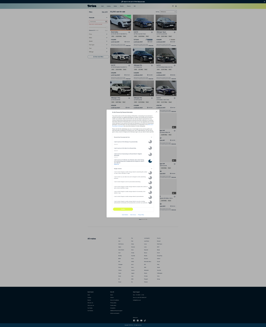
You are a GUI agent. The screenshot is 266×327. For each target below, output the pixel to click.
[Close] (157, 112)
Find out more (141, 1)
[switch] (150, 141)
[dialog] (133, 163)
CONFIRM (123, 209)
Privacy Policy (141, 214)
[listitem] (133, 137)
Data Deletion (125, 214)
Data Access (133, 214)
